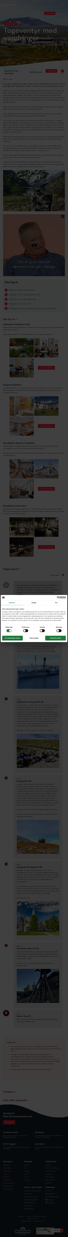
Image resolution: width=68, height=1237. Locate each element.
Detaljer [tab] (34, 602)
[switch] (25, 630)
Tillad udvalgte (34, 638)
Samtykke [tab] (12, 602)
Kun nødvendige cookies (12, 638)
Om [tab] (56, 602)
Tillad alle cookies (55, 638)
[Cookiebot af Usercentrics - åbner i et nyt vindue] (58, 597)
